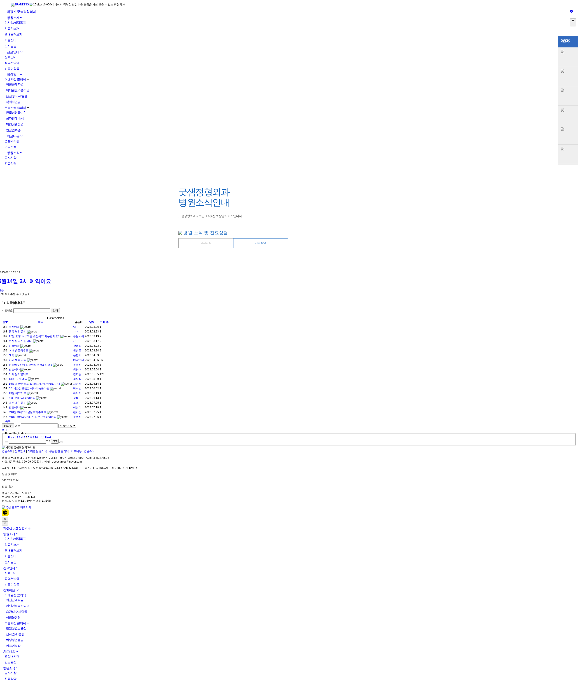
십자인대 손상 (15, 118)
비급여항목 (12, 68)
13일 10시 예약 (18, 379)
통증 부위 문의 (18, 331)
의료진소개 (12, 28)
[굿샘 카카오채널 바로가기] (5, 515)
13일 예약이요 (18, 393)
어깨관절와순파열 (17, 90)
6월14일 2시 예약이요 (22, 398)
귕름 (76, 398)
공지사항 (10, 157)
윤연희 (77, 355)
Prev (10, 437)
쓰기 (4, 429)
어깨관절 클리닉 (15, 79)
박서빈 (77, 388)
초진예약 (14, 326)
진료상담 (10, 163)
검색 (17, 425)
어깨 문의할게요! (19, 374)
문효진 (77, 364)
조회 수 (104, 322)
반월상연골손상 (16, 112)
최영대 (77, 369)
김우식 (77, 379)
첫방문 (77, 350)
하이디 (77, 393)
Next (48, 437)
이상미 (77, 407)
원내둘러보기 (13, 34)
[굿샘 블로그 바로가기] (16, 507)
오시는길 (10, 46)
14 (42, 437)
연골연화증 (13, 130)
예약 (12, 355)
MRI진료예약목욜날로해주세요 (28, 412)
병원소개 (13, 18)
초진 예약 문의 (18, 402)
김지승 (77, 374)
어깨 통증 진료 (18, 360)
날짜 (92, 322)
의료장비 (10, 40)
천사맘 (77, 412)
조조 (76, 402)
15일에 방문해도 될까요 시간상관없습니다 (35, 383)
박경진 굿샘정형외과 (21, 12)
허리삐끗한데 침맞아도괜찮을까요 (30, 364)
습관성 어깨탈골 (16, 96)
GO (55, 441)
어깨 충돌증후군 (19, 350)
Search (8, 425)
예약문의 (78, 360)
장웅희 (77, 345)
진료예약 (14, 345)
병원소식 (13, 153)
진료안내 (13, 52)
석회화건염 (13, 102)
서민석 (77, 383)
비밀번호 (7, 310)
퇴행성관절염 (14, 124)
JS (74, 341)
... (40, 437)
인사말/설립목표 (15, 22)
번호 (5, 322)
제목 (40, 322)
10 (36, 437)
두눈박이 (78, 336)
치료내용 (13, 136)
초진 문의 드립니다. (21, 341)
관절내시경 (12, 141)
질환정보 (13, 75)
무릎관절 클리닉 (15, 108)
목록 (8, 421)
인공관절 (10, 147)
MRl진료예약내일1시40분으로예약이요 (33, 417)
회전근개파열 (14, 84)
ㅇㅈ (76, 331)
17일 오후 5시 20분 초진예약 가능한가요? (34, 336)
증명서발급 (12, 63)
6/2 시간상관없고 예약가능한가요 (29, 388)
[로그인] (571, 11)
